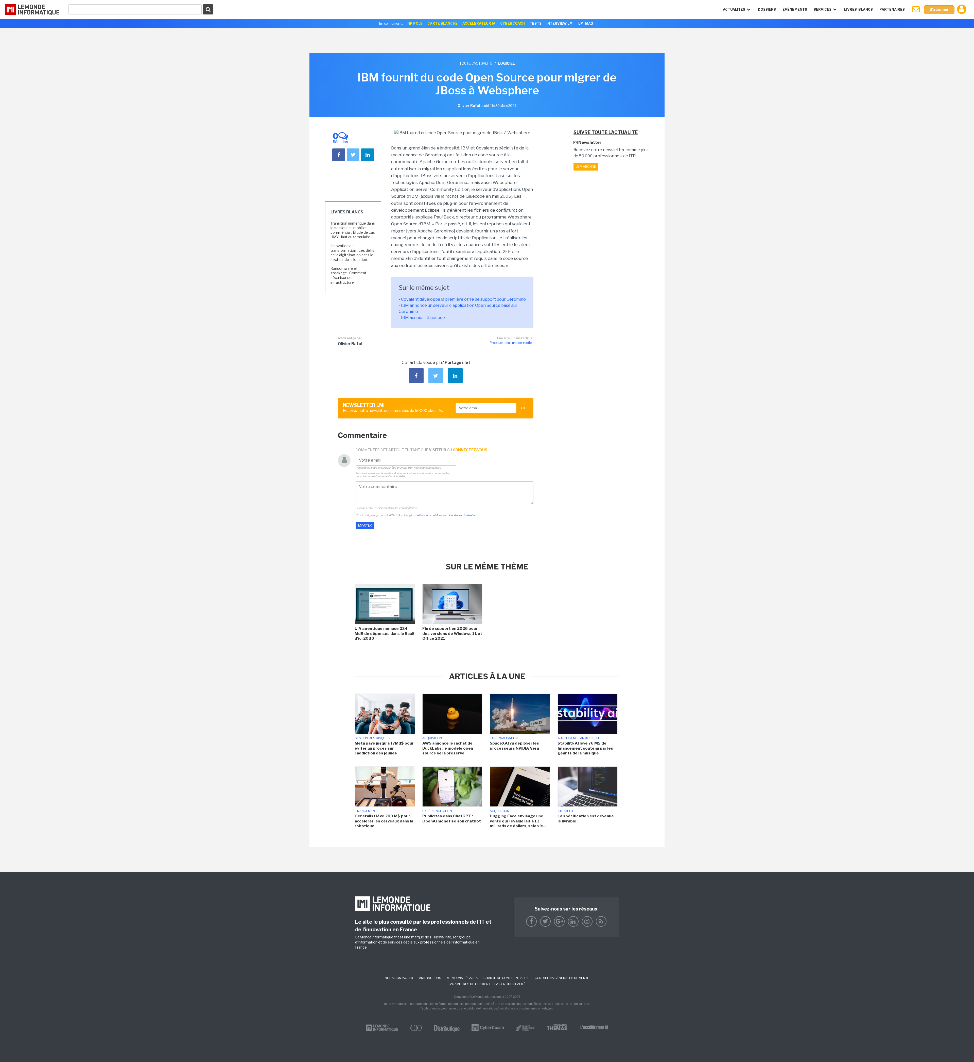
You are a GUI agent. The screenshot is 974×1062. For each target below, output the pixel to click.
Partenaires (892, 9)
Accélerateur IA (478, 23)
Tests (536, 23)
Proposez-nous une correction (511, 343)
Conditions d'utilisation (462, 515)
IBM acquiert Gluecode (423, 317)
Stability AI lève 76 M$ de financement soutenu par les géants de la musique (585, 748)
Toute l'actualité (475, 63)
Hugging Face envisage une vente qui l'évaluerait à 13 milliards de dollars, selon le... (518, 821)
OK (523, 408)
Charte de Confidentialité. (390, 476)
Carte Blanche (442, 23)
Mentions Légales (462, 978)
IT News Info (440, 937)
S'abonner (939, 9)
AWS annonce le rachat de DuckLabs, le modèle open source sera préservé (447, 748)
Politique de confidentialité (431, 515)
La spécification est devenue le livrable (586, 818)
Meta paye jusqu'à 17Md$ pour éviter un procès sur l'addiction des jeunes (384, 748)
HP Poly (415, 23)
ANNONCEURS (430, 978)
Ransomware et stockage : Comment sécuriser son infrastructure (349, 275)
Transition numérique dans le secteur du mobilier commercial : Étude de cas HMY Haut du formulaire (353, 230)
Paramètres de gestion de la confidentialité (487, 984)
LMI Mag (585, 23)
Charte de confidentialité (506, 978)
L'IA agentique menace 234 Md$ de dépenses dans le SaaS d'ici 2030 (384, 633)
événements (794, 9)
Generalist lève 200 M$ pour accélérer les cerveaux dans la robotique (384, 821)
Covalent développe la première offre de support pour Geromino (463, 299)
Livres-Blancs (858, 9)
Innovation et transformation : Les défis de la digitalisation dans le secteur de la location (352, 253)
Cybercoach (512, 23)
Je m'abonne (586, 166)
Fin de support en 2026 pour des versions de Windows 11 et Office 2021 (452, 633)
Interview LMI (559, 23)
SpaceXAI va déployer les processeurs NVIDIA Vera (514, 746)
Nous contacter (399, 978)
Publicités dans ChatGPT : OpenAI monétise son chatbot (451, 818)
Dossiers (767, 9)
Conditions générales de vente (562, 978)
